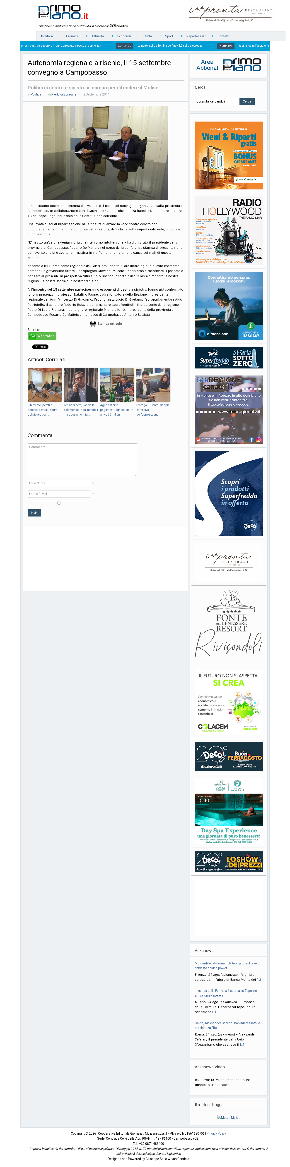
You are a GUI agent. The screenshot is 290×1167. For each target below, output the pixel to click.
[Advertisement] (105, 559)
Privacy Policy (216, 1138)
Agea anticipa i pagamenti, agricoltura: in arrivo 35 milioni (116, 409)
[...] (214, 985)
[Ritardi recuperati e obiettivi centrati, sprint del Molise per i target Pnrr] (45, 385)
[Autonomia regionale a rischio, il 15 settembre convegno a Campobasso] (105, 153)
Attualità (95, 37)
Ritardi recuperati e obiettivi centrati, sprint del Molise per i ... (42, 409)
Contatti (223, 36)
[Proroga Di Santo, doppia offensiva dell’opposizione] (153, 385)
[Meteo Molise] (229, 1122)
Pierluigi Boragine (63, 94)
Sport (167, 37)
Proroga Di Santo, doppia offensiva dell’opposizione (152, 409)
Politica (44, 37)
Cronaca (70, 37)
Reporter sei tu (197, 36)
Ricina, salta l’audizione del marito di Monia (221, 45)
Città (146, 37)
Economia (122, 37)
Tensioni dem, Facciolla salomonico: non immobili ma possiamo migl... (81, 409)
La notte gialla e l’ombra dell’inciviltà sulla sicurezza (125, 45)
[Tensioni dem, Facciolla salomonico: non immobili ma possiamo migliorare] (81, 385)
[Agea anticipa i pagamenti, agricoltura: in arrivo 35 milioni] (117, 385)
